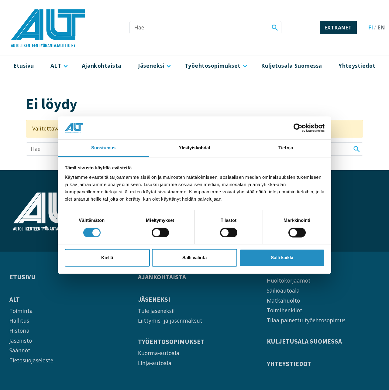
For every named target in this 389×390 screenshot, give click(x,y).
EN (381, 27)
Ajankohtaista (102, 65)
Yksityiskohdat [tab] (194, 148)
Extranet (338, 27)
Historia (19, 330)
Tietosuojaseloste (31, 360)
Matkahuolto (283, 300)
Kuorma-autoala (158, 353)
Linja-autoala (154, 363)
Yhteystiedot (357, 65)
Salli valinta (194, 257)
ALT (55, 65)
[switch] (160, 232)
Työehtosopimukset (213, 65)
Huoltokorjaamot (289, 280)
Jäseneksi (151, 65)
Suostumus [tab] (103, 148)
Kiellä (107, 257)
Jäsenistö (20, 340)
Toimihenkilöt (284, 310)
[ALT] (48, 27)
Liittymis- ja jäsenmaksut (170, 320)
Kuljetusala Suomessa (291, 65)
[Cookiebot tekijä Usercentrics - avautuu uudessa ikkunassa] (298, 127)
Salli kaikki (282, 257)
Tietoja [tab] (285, 148)
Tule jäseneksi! (156, 310)
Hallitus (19, 320)
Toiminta (21, 310)
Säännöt (19, 350)
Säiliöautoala (283, 290)
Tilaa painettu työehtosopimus (306, 320)
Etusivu (23, 65)
